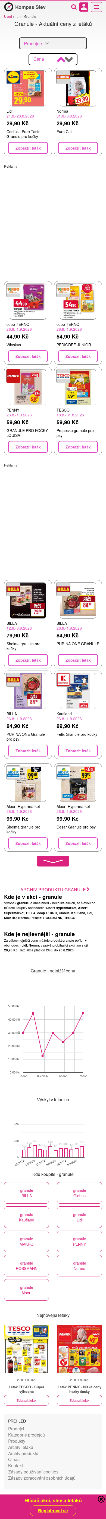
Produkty (16, 1441)
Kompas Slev (30, 7)
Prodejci (16, 1428)
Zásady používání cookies (33, 1472)
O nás (14, 1459)
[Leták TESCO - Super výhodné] (26, 1349)
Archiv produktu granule (53, 889)
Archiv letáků (20, 1447)
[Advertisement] (53, 221)
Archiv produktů (23, 1453)
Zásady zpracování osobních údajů (42, 1478)
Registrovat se (53, 1511)
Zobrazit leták (26, 1400)
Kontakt (15, 1465)
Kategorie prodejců (26, 1435)
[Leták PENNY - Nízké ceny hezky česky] (79, 1349)
